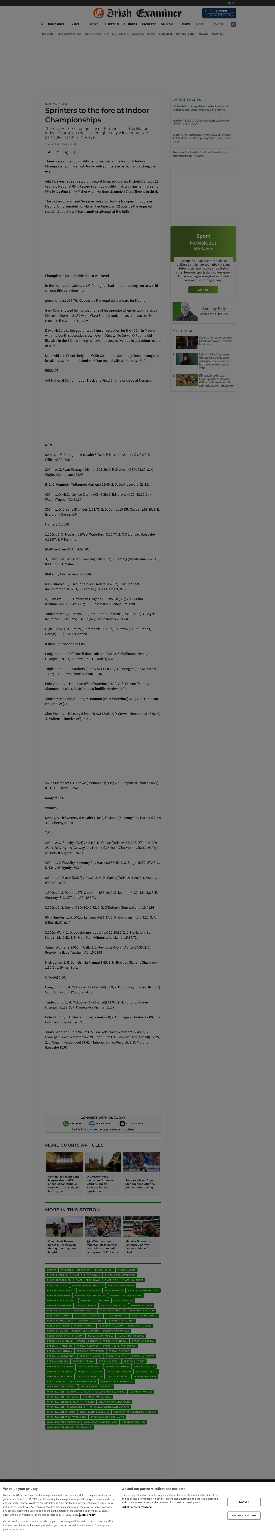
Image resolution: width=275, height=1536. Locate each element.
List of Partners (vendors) (137, 1507)
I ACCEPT (244, 1501)
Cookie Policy (88, 1515)
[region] (137, 1509)
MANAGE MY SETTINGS (244, 1515)
